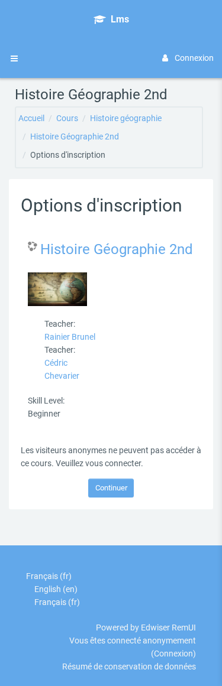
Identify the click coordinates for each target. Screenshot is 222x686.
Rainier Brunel (69, 337)
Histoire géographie (126, 118)
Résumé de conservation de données (129, 666)
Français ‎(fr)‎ (49, 576)
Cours (67, 118)
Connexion (194, 58)
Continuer (111, 487)
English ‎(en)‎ (56, 589)
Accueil (31, 118)
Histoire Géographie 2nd (74, 136)
